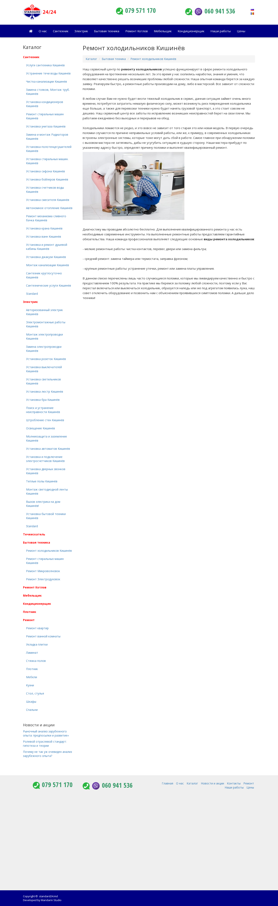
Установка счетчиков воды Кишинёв (45, 190)
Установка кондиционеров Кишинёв (44, 104)
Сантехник (60, 31)
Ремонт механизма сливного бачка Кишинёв (46, 218)
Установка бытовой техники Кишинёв (46, 516)
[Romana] (252, 13)
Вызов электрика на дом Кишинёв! (43, 504)
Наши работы (220, 31)
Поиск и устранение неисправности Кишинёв (43, 410)
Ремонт (29, 620)
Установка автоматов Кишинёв (48, 449)
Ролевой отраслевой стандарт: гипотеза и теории (45, 744)
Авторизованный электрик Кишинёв (44, 312)
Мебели (31, 677)
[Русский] (252, 9)
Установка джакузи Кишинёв (46, 257)
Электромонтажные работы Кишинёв (45, 324)
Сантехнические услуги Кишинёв (48, 285)
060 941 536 (220, 11)
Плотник (29, 612)
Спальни (32, 710)
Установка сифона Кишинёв (45, 171)
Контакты (234, 783)
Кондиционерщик (191, 31)
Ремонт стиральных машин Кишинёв (45, 116)
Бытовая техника (106, 31)
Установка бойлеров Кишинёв (47, 179)
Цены (241, 31)
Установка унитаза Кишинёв (46, 126)
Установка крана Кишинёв (44, 228)
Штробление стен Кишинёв (45, 420)
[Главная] (31, 31)
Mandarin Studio (51, 900)
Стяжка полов (36, 661)
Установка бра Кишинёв (43, 400)
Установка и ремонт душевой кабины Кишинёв (46, 247)
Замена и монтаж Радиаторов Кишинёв (47, 137)
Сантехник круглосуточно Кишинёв (44, 275)
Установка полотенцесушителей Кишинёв (48, 149)
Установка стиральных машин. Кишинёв (47, 161)
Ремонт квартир (37, 628)
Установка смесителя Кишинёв (47, 200)
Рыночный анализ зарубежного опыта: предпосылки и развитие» (46, 733)
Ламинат (32, 653)
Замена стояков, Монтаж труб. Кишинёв (48, 92)
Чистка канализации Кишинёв (46, 81)
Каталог (91, 59)
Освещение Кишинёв (40, 428)
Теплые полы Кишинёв (41, 481)
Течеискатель (34, 534)
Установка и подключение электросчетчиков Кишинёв (45, 459)
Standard (32, 294)
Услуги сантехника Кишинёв (45, 65)
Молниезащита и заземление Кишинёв (46, 438)
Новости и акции (39, 724)
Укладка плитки (37, 644)
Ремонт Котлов (136, 31)
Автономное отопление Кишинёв (49, 208)
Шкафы (31, 701)
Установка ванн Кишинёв (43, 236)
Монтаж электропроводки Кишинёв (44, 336)
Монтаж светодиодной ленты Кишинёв (47, 491)
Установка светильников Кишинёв (43, 381)
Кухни (30, 685)
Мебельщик (163, 31)
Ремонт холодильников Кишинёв (153, 59)
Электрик (81, 31)
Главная (167, 783)
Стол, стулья (35, 693)
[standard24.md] (59, 12)
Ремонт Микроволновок (43, 571)
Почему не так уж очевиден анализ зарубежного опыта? (47, 754)
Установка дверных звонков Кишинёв (45, 471)
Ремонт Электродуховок (43, 579)
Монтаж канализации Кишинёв (47, 265)
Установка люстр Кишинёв (44, 391)
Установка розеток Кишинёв (46, 359)
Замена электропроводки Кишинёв (43, 349)
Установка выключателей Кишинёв (44, 369)
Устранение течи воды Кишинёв (48, 73)
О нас (43, 31)
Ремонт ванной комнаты (43, 636)
